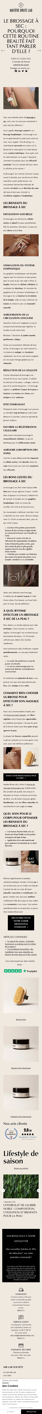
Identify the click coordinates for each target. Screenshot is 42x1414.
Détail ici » (21, 1310)
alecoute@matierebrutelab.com (22, 1335)
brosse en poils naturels (16, 715)
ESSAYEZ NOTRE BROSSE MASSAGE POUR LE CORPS (21, 777)
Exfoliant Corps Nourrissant (21, 1117)
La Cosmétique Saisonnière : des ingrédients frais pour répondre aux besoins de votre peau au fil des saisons (21, 952)
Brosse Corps (21, 1019)
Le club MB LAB (9, 1372)
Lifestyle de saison (21, 65)
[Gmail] (26, 70)
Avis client (7, 1375)
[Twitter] (22, 70)
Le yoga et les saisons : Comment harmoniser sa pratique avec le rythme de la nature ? (20, 944)
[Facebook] (15, 70)
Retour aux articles (21, 1168)
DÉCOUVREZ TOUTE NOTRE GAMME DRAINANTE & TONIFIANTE (21, 923)
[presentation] (3, 1190)
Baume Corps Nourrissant (21, 1068)
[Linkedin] (19, 70)
